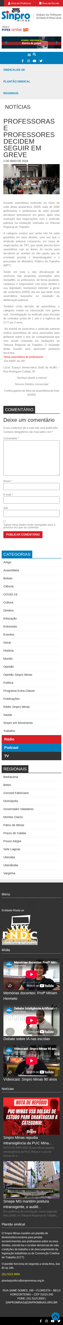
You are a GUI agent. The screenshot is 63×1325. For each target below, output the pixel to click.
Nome (7, 481)
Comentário (11, 438)
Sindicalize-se (14, 69)
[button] (29, 55)
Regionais (10, 93)
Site (5, 508)
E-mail (8, 494)
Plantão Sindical (16, 81)
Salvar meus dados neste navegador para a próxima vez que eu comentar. (29, 526)
